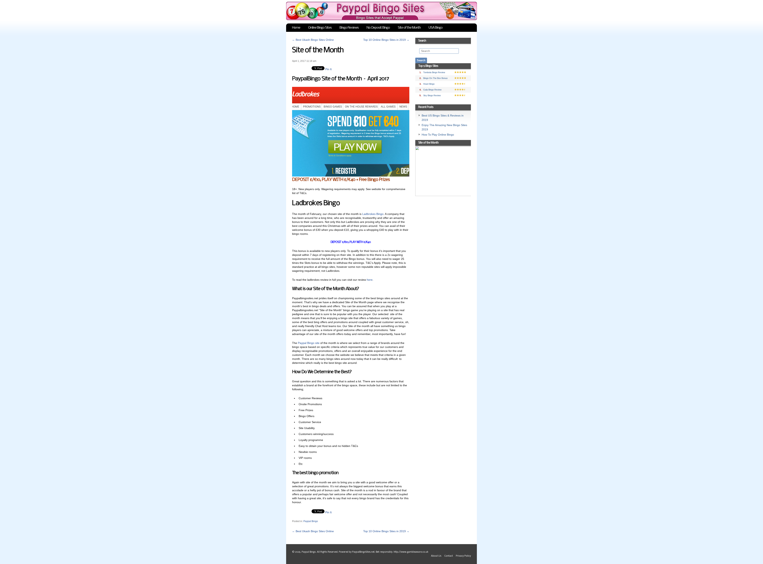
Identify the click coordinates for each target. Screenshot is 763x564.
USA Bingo (436, 28)
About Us (436, 556)
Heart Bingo (429, 84)
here (370, 279)
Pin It (328, 69)
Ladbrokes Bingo (372, 214)
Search (422, 40)
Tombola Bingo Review (434, 72)
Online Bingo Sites (320, 28)
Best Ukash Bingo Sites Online (313, 39)
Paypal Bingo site (309, 343)
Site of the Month (409, 28)
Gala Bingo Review (432, 89)
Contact (448, 556)
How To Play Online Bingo (438, 134)
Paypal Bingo (310, 521)
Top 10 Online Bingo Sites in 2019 (386, 39)
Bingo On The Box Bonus (435, 78)
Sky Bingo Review (432, 95)
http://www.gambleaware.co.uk (411, 552)
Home (296, 28)
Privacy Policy (463, 556)
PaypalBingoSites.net (363, 552)
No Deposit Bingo (378, 28)
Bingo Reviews (349, 28)
